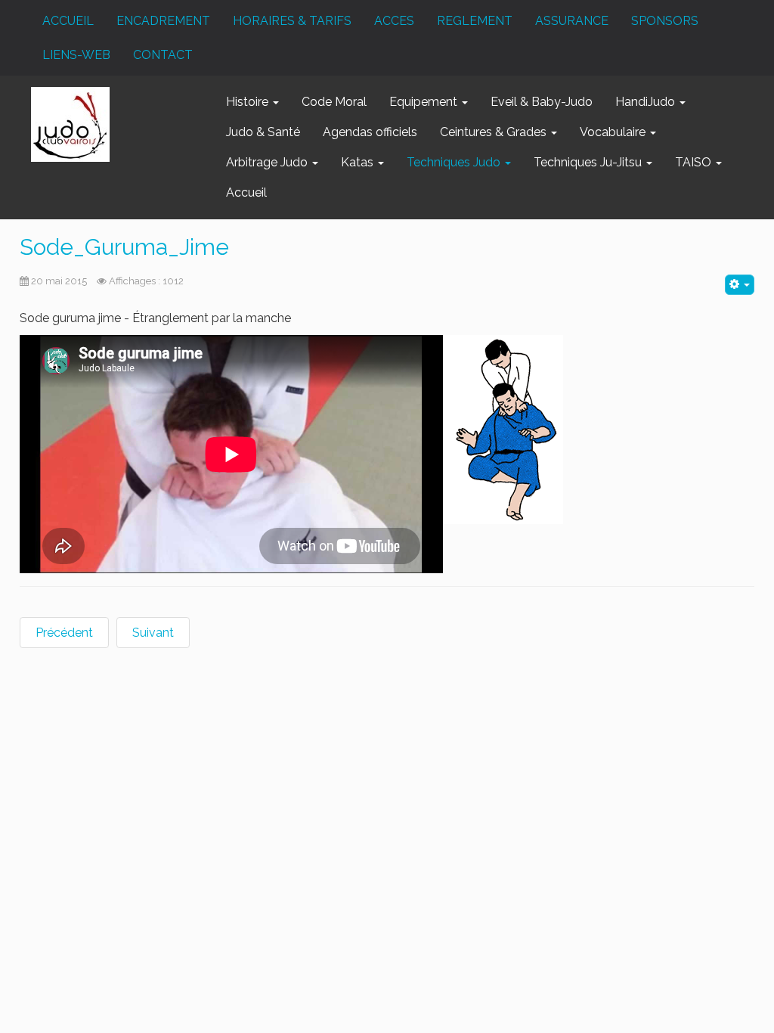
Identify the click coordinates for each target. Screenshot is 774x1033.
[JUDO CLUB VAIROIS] (70, 124)
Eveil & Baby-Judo (542, 102)
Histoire (248, 102)
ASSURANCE (571, 21)
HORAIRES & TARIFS (292, 21)
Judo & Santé (263, 132)
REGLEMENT (474, 21)
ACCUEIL (68, 21)
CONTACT (163, 55)
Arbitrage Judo (268, 162)
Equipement (424, 102)
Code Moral (334, 102)
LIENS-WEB (76, 55)
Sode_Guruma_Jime (124, 247)
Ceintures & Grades (495, 132)
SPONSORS (664, 21)
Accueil (246, 192)
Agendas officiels (370, 132)
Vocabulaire (614, 132)
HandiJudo (646, 102)
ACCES (394, 21)
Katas (358, 162)
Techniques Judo (455, 162)
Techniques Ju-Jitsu (589, 162)
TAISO (694, 162)
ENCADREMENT (163, 21)
